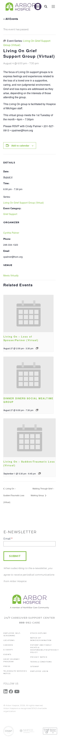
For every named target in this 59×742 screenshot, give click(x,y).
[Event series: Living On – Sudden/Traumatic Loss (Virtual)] (39, 473)
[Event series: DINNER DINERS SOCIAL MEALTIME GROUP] (37, 410)
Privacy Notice (38, 657)
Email (7, 538)
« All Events (10, 19)
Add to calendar (20, 145)
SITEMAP (34, 666)
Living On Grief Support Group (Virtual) (23, 202)
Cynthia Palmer (11, 232)
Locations (8, 640)
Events (7, 654)
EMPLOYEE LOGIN (39, 671)
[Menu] (53, 6)
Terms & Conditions (41, 662)
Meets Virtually (11, 275)
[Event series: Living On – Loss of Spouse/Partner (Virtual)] (37, 348)
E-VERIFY (8, 650)
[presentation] (28, 313)
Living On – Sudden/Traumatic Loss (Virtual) (13, 495)
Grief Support (10, 214)
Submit (15, 556)
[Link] (20, 6)
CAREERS (8, 645)
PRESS (6, 666)
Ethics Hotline (38, 633)
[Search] (45, 6)
